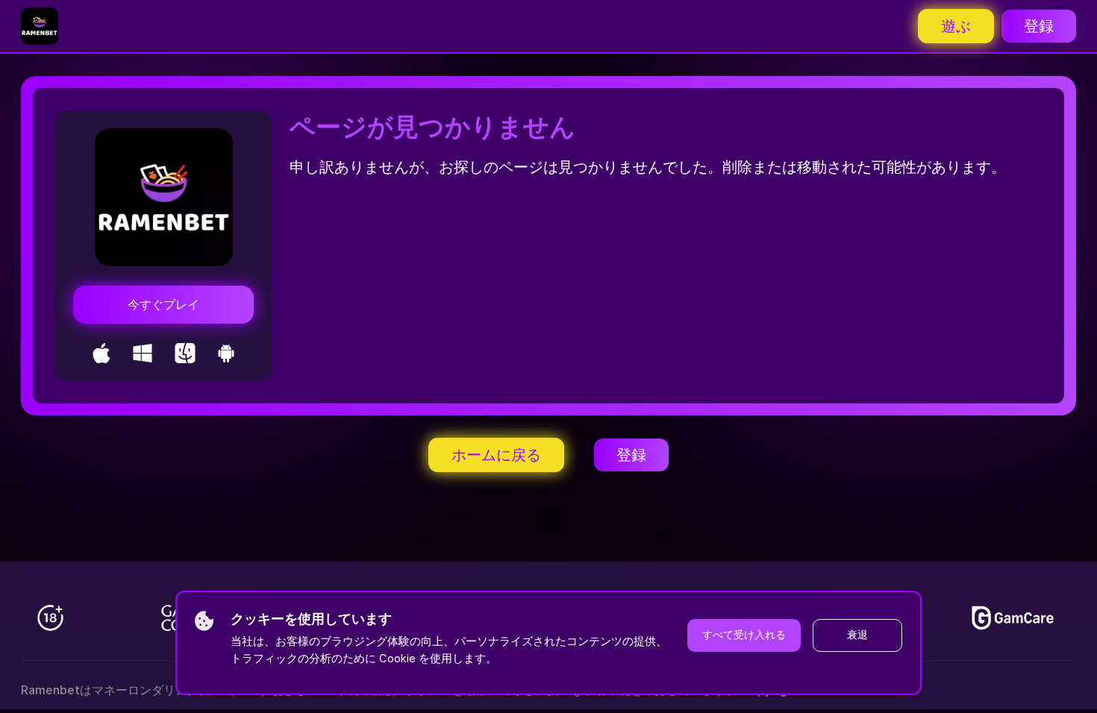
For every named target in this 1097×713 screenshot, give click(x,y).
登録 (1039, 26)
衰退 (857, 635)
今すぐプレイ (163, 305)
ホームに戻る (496, 455)
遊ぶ (956, 26)
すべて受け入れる (744, 635)
